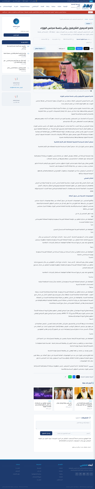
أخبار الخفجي (35, 6)
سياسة (53, 6)
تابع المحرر (16, 35)
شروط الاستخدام (7, 6)
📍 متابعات (89, 23)
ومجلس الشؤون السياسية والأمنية (72, 369)
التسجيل (17, 471)
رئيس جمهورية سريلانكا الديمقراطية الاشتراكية (48, 366)
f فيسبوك (79, 48)
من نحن (39, 471)
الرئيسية (65, 6)
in (76, 474)
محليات (59, 6)
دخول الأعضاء (16, 474)
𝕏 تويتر (86, 48)
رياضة (47, 6)
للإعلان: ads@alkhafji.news (16, 87)
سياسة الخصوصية (25, 6)
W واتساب (71, 48)
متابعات (86, 19)
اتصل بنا (16, 6)
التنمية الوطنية (83, 366)
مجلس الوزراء (88, 369)
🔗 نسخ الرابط (62, 48)
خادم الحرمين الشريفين (71, 366)
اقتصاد (42, 6)
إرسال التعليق (46, 433)
